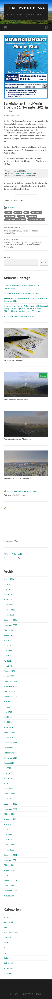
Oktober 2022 (9, 814)
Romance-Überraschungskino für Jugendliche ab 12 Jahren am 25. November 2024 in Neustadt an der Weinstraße (24, 243)
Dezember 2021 (10, 855)
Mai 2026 (8, 594)
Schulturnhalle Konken (15, 220)
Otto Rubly (10, 216)
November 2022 (10, 809)
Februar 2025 (9, 671)
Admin (6, 917)
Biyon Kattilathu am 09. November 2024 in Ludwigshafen (21, 230)
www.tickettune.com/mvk (21, 173)
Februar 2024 (9, 732)
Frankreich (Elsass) (11, 932)
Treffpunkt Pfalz (26, 8)
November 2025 (10, 625)
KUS (26, 212)
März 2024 (8, 727)
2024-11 (8, 212)
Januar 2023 (9, 798)
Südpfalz (7, 958)
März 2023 (8, 788)
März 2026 (8, 604)
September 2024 (10, 696)
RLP (5, 947)
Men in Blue (36, 212)
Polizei (21, 216)
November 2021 (10, 860)
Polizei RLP (32, 216)
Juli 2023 (7, 768)
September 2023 (10, 758)
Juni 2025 (8, 650)
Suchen (7, 257)
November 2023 (10, 747)
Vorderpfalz (8, 968)
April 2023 (8, 783)
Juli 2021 (7, 875)
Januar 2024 (9, 737)
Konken (18, 212)
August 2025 (9, 640)
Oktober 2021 (9, 865)
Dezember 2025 (10, 620)
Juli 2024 (7, 707)
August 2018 (9, 896)
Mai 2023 (8, 778)
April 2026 (8, 599)
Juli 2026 (7, 584)
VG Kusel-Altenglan (37, 220)
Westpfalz (11, 207)
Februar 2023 (9, 793)
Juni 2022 (8, 834)
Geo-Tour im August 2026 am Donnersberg (21, 293)
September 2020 (10, 880)
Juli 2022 (7, 829)
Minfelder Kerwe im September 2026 (19, 316)
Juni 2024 (8, 712)
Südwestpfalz (9, 963)
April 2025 (8, 661)
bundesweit (8, 922)
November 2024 (10, 686)
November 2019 (10, 890)
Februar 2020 (9, 885)
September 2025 (10, 635)
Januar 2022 (9, 850)
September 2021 (10, 870)
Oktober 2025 (9, 630)
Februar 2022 (9, 844)
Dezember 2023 (10, 742)
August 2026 (9, 579)
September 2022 (10, 819)
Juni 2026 (8, 589)
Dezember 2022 (10, 804)
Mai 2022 (8, 839)
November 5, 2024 (11, 115)
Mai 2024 (8, 717)
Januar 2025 (9, 676)
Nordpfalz (8, 937)
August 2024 (9, 701)
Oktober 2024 (9, 691)
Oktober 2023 (9, 753)
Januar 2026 (9, 615)
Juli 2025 (7, 645)
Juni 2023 (8, 773)
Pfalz (6, 942)
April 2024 (8, 722)
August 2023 (9, 763)
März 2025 (8, 666)
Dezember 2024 (10, 681)
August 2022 (9, 824)
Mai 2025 (8, 655)
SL (5, 953)
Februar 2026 (9, 610)
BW (5, 927)
